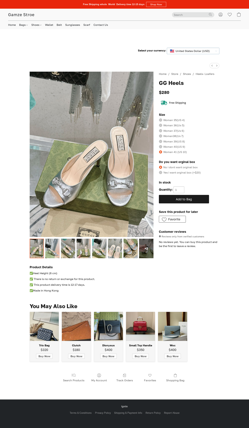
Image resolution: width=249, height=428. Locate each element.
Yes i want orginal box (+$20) (182, 172)
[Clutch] (76, 326)
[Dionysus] (108, 326)
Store (174, 74)
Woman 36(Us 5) (173, 125)
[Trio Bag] (44, 326)
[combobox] (193, 51)
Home (12, 24)
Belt (59, 24)
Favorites (150, 380)
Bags (22, 24)
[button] (156, 4)
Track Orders (124, 380)
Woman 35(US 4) (174, 120)
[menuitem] (212, 65)
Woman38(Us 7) (173, 136)
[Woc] (172, 326)
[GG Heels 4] (99, 248)
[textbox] (191, 51)
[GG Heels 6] (130, 248)
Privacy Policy (103, 413)
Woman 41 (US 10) (175, 152)
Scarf (86, 24)
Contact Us (101, 24)
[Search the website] (210, 14)
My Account (99, 380)
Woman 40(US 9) (174, 146)
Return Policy (153, 413)
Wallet (49, 24)
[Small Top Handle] (140, 326)
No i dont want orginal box (180, 167)
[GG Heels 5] (115, 248)
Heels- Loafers (205, 74)
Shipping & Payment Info (128, 413)
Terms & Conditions (81, 413)
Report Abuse (172, 413)
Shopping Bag (175, 380)
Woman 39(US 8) (174, 141)
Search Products (73, 380)
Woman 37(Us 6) (173, 130)
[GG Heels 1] (52, 248)
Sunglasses (72, 24)
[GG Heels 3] (84, 248)
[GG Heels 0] (37, 248)
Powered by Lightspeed (124, 418)
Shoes (35, 24)
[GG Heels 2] (68, 248)
